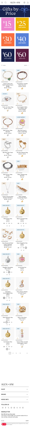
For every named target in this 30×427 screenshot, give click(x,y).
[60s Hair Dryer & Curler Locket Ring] (22, 122)
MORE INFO (5, 399)
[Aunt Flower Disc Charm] (7, 333)
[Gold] (8, 90)
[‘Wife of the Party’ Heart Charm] (22, 309)
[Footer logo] (7, 384)
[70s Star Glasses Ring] (22, 144)
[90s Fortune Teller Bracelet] (7, 122)
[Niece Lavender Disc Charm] (22, 210)
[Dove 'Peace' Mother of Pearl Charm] (22, 283)
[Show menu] (2, 2)
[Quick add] (3, 80)
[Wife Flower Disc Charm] (7, 210)
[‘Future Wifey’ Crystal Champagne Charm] (22, 333)
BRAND (3, 394)
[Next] (25, 353)
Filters (4, 65)
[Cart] (27, 2)
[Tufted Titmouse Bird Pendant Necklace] (7, 188)
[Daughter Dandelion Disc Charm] (7, 259)
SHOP (3, 389)
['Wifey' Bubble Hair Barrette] (22, 166)
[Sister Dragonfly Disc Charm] (22, 234)
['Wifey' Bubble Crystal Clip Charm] (22, 188)
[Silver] (8, 135)
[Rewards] (4, 424)
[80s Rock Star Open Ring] (7, 144)
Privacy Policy (25, 423)
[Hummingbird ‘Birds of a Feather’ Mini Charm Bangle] (22, 98)
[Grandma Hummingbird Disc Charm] (7, 283)
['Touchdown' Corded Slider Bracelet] (22, 75)
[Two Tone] (8, 110)
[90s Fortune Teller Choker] (7, 166)
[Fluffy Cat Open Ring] (7, 98)
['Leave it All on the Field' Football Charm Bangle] (7, 75)
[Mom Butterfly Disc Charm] (7, 309)
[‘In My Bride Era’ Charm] (22, 259)
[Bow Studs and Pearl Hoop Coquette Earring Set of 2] (7, 234)
